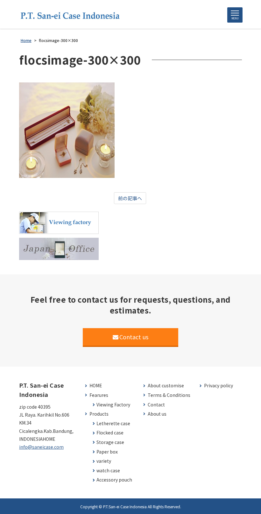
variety (103, 461)
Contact (156, 405)
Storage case (110, 442)
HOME (95, 386)
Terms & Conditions (169, 395)
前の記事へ (130, 198)
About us (157, 414)
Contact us (133, 337)
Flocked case (109, 433)
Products (99, 414)
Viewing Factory (113, 405)
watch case (108, 471)
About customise (166, 386)
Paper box (107, 452)
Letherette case (113, 423)
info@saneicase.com (41, 447)
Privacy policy (218, 386)
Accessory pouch (114, 480)
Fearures (98, 395)
